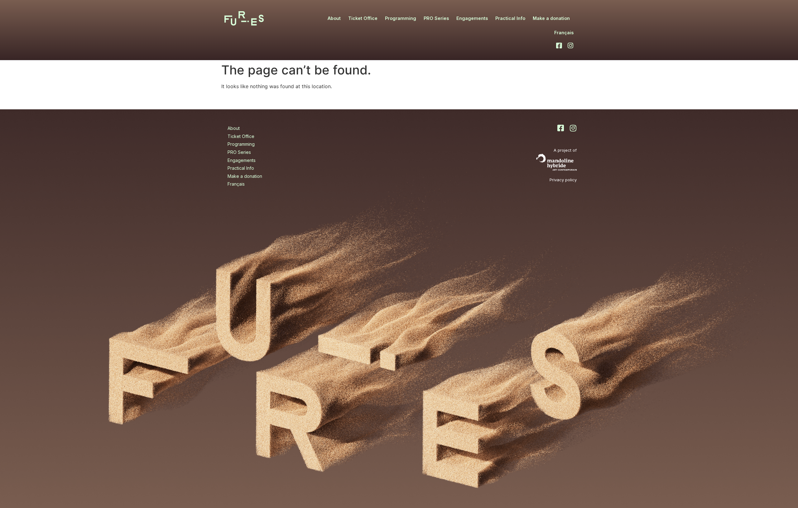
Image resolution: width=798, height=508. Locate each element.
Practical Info (510, 18)
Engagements (472, 18)
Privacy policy (563, 179)
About (334, 18)
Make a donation (551, 18)
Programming (400, 18)
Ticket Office (362, 18)
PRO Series (436, 18)
